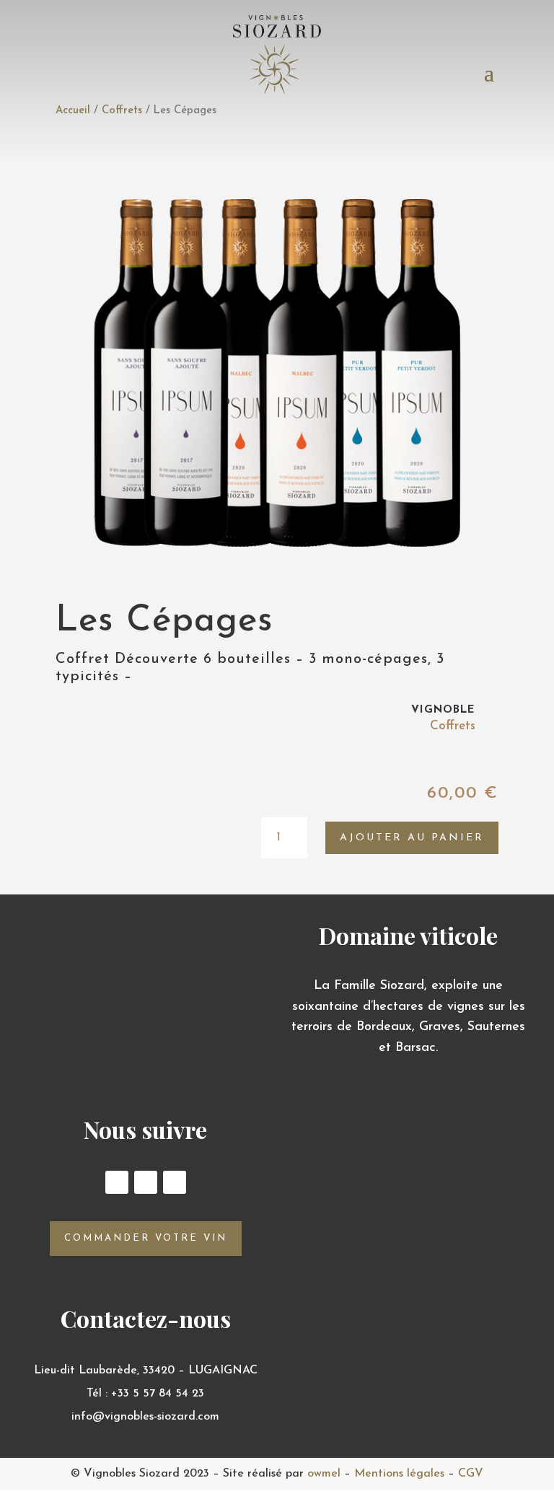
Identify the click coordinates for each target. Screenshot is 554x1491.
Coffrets (122, 110)
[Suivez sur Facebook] (116, 1182)
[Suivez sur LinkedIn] (174, 1182)
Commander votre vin (145, 1238)
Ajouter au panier (412, 837)
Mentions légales (399, 1473)
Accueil (73, 110)
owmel (323, 1473)
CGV (470, 1473)
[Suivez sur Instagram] (145, 1182)
